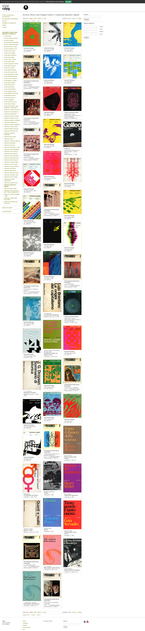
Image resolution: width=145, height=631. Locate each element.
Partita (46, 529)
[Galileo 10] (72, 146)
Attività (4, 25)
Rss (24, 629)
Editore (101, 31)
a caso (44, 18)
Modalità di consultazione (9, 23)
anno (31, 18)
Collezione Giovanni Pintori (11, 166)
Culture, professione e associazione (8, 15)
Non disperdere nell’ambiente (10, 18)
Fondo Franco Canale (10, 59)
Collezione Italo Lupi (9, 145)
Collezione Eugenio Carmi (11, 118)
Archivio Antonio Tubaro (10, 46)
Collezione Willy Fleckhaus (11, 128)
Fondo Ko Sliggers (9, 99)
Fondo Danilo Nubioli (9, 89)
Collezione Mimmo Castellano (12, 120)
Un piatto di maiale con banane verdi (51, 354)
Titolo (101, 29)
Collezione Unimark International (9, 179)
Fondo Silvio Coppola (10, 65)
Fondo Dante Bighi (9, 57)
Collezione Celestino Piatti (11, 162)
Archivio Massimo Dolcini (11, 38)
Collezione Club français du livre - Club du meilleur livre (11, 191)
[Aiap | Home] (25, 10)
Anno (101, 34)
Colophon (25, 623)
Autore (101, 26)
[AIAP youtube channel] (87, 622)
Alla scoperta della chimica (52, 567)
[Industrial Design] (32, 46)
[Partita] (52, 526)
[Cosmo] (52, 489)
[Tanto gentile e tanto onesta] (72, 528)
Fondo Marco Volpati (9, 104)
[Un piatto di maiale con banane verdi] (52, 348)
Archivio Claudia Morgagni (11, 44)
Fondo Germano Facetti (10, 72)
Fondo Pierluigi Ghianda (10, 76)
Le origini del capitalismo (51, 315)
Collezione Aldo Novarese (11, 160)
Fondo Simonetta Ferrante (11, 74)
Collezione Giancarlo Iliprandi (12, 141)
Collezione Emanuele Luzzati (12, 147)
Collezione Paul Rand (10, 168)
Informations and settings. (55, 1)
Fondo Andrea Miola (9, 82)
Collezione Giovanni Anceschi (12, 109)
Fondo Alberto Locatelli (10, 80)
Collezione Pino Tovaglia (10, 177)
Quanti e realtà (28, 530)
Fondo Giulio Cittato (9, 61)
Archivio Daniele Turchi (10, 49)
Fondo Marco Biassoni (10, 55)
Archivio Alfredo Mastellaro (11, 42)
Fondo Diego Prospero (10, 91)
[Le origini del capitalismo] (52, 311)
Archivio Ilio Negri (8, 40)
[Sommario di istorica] (32, 389)
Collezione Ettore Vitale (10, 188)
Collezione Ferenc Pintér (10, 164)
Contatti (4, 27)
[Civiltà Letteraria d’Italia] (72, 110)
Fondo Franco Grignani (10, 78)
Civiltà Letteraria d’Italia (71, 112)
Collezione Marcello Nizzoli (11, 158)
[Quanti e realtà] (32, 526)
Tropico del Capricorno (71, 495)
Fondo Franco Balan (9, 53)
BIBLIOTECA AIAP (7, 207)
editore (39, 18)
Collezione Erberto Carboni (11, 116)
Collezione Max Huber (10, 136)
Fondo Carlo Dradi (9, 67)
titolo (35, 18)
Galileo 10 (67, 148)
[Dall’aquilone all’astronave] (32, 600)
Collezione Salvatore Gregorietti (9, 133)
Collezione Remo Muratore (11, 155)
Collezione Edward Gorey (11, 131)
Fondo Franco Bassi (9, 51)
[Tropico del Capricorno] (72, 492)
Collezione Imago (8, 138)
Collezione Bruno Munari (10, 153)
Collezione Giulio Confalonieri (12, 124)
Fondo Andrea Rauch (10, 95)
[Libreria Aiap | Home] (12, 7)
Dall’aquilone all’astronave (31, 604)
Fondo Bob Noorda (9, 87)
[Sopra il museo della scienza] (72, 453)
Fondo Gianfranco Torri (10, 101)
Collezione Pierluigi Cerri (10, 122)
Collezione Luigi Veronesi (11, 182)
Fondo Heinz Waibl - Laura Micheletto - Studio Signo (11, 106)
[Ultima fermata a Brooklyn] (72, 566)
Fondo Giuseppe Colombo (11, 63)
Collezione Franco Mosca (11, 151)
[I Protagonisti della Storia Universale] (32, 79)
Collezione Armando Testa (11, 175)
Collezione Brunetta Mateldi (11, 149)
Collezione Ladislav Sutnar (11, 172)
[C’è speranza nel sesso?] (32, 492)
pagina (24, 21)
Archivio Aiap (7, 36)
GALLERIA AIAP (6, 211)
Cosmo (46, 493)
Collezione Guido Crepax (11, 126)
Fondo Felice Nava (9, 84)
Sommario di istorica (30, 392)
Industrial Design (29, 48)
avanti (38, 21)
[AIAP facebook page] (85, 622)
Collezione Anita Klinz (10, 143)
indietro (33, 21)
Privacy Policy (26, 627)
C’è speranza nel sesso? (31, 495)
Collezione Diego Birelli (10, 114)
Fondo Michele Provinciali (11, 93)
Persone (4, 21)
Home (24, 621)
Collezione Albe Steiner (10, 170)
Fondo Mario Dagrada (10, 70)
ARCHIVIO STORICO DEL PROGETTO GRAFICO (9, 33)
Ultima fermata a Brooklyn (72, 570)
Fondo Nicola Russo (9, 97)
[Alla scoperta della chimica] (52, 564)
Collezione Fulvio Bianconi (11, 111)
